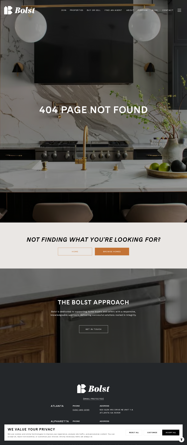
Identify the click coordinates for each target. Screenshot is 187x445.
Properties (76, 10)
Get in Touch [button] (94, 329)
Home (75, 251)
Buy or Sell (94, 10)
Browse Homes (112, 251)
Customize (152, 432)
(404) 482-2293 (81, 410)
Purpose (143, 10)
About (130, 10)
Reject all (134, 432)
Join (63, 10)
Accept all (171, 432)
